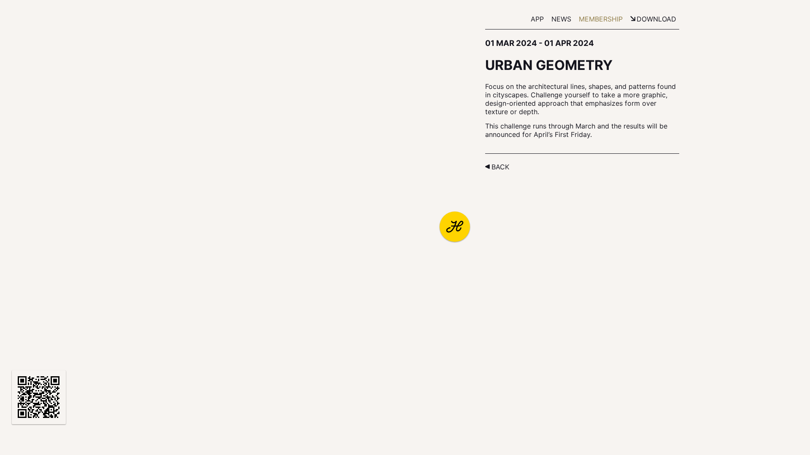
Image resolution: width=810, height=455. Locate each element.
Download (656, 19)
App (537, 19)
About (26, 436)
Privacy (171, 436)
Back (500, 167)
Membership (601, 19)
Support (103, 436)
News (561, 19)
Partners (63, 436)
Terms (138, 436)
